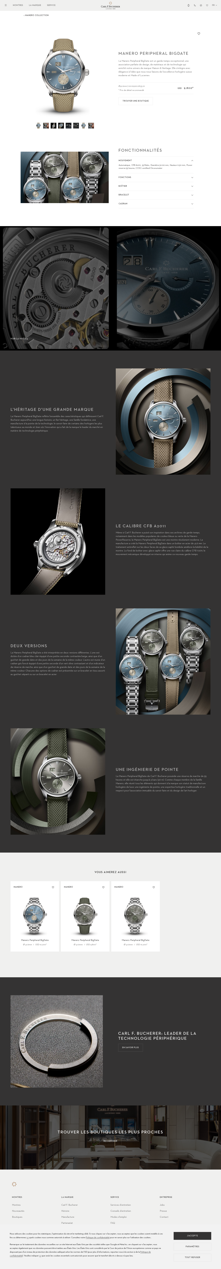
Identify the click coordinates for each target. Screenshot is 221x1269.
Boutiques (17, 1217)
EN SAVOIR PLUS (130, 1048)
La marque (35, 5)
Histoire (65, 1211)
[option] (65, 75)
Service (51, 5)
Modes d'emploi (118, 1217)
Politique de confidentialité (97, 1238)
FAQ (112, 1223)
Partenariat (67, 1223)
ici (28, 1238)
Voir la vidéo (18, 339)
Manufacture (67, 1217)
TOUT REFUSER (192, 1257)
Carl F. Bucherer (69, 1205)
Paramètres (192, 1247)
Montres (18, 5)
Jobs (162, 1205)
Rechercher (110, 1141)
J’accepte (192, 1236)
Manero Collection (37, 15)
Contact (164, 1217)
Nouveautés (18, 1211)
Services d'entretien (120, 1205)
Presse (163, 1211)
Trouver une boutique (136, 101)
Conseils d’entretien (120, 1211)
